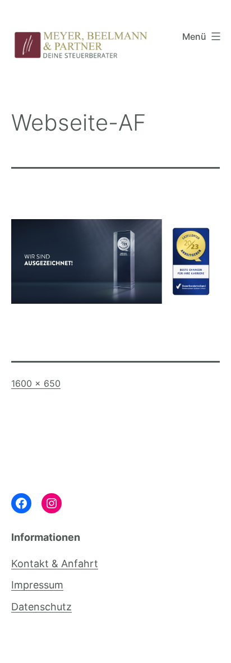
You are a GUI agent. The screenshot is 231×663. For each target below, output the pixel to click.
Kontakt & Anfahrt (54, 563)
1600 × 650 (36, 383)
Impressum (37, 585)
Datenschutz (41, 607)
